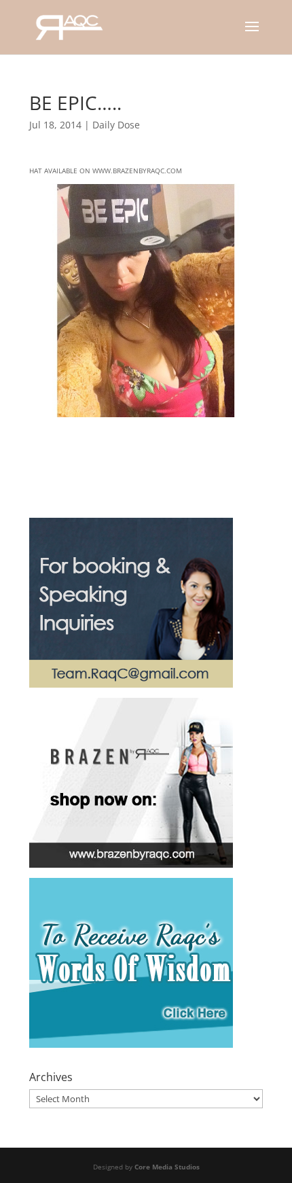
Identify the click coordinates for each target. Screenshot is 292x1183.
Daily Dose (116, 124)
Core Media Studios (167, 1166)
